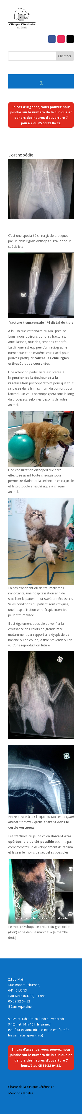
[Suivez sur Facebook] (52, 39)
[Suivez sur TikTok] (70, 39)
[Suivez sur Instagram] (61, 39)
